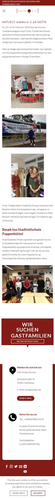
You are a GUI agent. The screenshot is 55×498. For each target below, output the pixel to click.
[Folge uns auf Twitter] (15, 466)
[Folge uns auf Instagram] (11, 466)
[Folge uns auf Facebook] (6, 466)
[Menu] (4, 10)
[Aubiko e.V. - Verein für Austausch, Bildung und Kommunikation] (27, 10)
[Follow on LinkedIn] (25, 466)
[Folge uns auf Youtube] (25, 471)
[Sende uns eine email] (20, 466)
